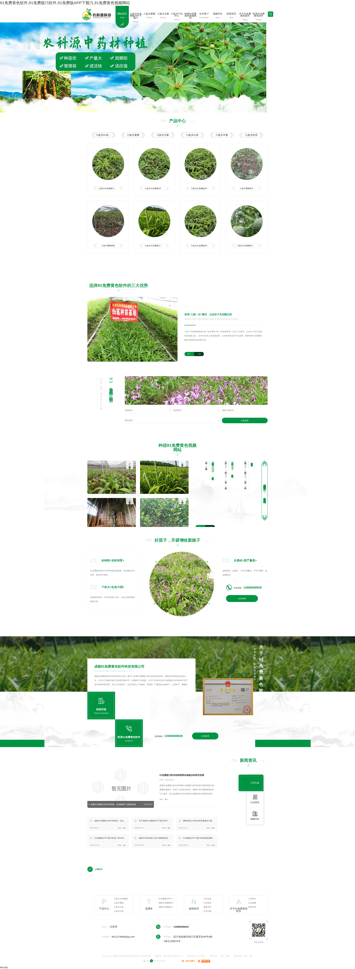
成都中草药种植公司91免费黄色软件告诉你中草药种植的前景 (155, 838)
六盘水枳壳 (251, 135)
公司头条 (207, 899)
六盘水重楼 (133, 135)
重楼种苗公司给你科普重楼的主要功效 (199, 821)
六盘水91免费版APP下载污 (106, 135)
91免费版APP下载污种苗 (167, 899)
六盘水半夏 (221, 135)
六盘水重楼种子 (246, 188)
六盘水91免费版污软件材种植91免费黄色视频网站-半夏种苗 (157, 245)
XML (251, 956)
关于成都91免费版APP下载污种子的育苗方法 (155, 821)
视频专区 (207, 907)
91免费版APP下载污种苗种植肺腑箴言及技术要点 (199, 838)
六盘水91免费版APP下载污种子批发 (203, 245)
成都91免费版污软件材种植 (167, 907)
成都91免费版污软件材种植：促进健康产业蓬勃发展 (113, 804)
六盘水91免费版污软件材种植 (110, 188)
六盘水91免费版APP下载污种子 (157, 188)
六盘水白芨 (192, 135)
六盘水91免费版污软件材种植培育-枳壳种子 (249, 245)
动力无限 (201, 956)
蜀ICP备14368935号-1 (173, 956)
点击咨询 (242, 598)
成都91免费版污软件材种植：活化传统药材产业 (110, 821)
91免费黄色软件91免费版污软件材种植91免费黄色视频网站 (130, 503)
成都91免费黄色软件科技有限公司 (119, 666)
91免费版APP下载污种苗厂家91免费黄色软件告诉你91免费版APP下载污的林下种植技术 (110, 838)
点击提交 (245, 420)
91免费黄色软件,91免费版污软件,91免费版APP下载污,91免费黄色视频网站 (65, 3)
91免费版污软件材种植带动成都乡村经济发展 (181, 775)
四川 (222, 956)
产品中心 (177, 121)
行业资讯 (207, 903)
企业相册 (252, 903)
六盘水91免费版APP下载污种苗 (203, 188)
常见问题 (207, 911)
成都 (227, 956)
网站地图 (238, 956)
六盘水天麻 (162, 135)
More (161, 799)
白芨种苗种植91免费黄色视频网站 (182, 464)
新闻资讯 (248, 760)
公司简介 (252, 899)
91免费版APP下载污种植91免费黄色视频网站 (130, 467)
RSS (245, 956)
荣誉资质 (252, 907)
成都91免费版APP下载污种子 (167, 903)
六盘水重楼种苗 (108, 245)
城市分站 (213, 956)
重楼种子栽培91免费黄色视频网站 (182, 501)
